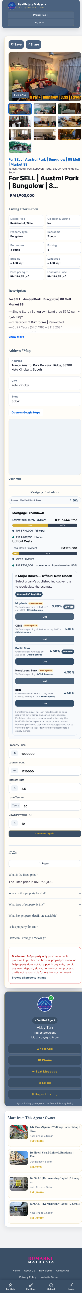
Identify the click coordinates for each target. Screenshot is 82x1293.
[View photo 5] (44, 121)
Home (16, 1270)
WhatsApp (45, 1048)
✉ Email (45, 1082)
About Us (29, 1270)
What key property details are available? (33, 915)
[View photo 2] (44, 108)
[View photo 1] (20, 108)
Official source (35, 610)
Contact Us (62, 1270)
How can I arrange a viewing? (27, 938)
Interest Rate (16, 783)
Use (45, 616)
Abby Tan (45, 1027)
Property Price (17, 748)
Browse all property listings (29, 977)
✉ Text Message (44, 1071)
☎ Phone (45, 1060)
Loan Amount (17, 766)
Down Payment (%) (20, 818)
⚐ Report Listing (45, 1094)
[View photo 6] (69, 121)
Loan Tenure (16, 801)
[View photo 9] (69, 134)
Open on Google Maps (26, 412)
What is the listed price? (23, 874)
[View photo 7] (20, 134)
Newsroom (45, 1270)
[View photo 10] (20, 147)
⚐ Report (45, 863)
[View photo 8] (44, 134)
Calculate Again (44, 833)
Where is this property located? (27, 893)
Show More (16, 336)
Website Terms (49, 1277)
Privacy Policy (27, 1277)
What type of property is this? (27, 904)
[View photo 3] (69, 108)
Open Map (15, 478)
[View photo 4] (20, 121)
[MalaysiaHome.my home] (41, 1260)
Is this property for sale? (23, 926)
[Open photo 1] (45, 76)
